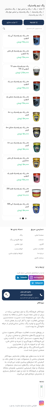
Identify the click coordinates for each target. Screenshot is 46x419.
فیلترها (32, 22)
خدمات (41, 240)
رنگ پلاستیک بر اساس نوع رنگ (17, 12)
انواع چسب (18, 249)
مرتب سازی (11, 22)
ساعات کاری (39, 258)
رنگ (34, 9)
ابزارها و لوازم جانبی (16, 253)
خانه (40, 9)
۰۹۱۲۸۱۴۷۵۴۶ (25, 292)
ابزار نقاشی (19, 244)
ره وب (11, 405)
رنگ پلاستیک (37, 12)
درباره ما (40, 253)
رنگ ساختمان (10, 9)
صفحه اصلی (39, 235)
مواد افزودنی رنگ (16, 240)
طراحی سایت (31, 405)
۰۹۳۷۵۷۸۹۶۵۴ (26, 295)
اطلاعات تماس (38, 249)
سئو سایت (19, 405)
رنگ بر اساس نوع (24, 9)
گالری (42, 244)
